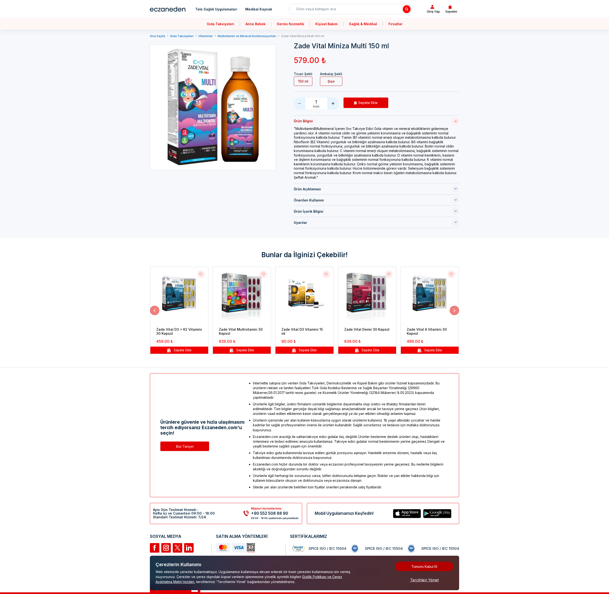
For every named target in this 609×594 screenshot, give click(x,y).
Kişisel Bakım (326, 24)
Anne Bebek (255, 24)
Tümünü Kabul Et (424, 567)
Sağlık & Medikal (363, 24)
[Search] (407, 9)
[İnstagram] (166, 548)
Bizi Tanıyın (185, 446)
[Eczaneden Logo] (168, 9)
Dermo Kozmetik (290, 24)
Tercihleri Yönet (424, 580)
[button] (154, 310)
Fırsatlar (395, 24)
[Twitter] (177, 548)
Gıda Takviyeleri (220, 24)
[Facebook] (154, 548)
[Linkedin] (189, 548)
